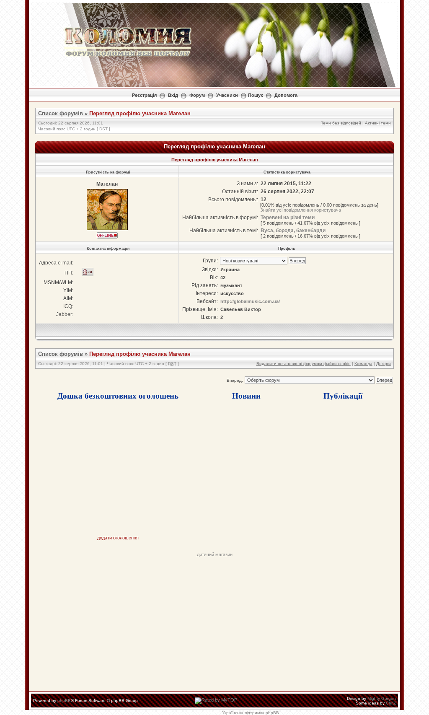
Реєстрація (144, 95)
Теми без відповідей (341, 123)
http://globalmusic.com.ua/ (250, 301)
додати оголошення (118, 537)
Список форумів (60, 113)
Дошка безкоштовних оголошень (117, 395)
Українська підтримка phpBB (250, 712)
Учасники (227, 95)
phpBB (64, 700)
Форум (197, 95)
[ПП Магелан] (87, 272)
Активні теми (378, 123)
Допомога (285, 95)
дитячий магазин (215, 554)
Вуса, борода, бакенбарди (293, 230)
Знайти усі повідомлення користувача (300, 209)
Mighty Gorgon (381, 698)
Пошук (255, 95)
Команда (363, 363)
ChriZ (391, 703)
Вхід (173, 95)
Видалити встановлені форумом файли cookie (303, 363)
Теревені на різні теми (288, 217)
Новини (246, 395)
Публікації (342, 395)
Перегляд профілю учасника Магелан (140, 113)
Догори (383, 363)
